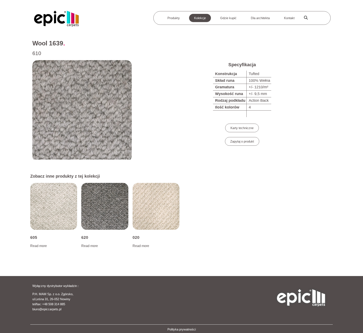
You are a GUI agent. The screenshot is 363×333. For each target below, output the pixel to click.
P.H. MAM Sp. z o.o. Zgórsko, (52, 294)
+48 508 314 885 (53, 304)
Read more (38, 246)
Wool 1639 (47, 43)
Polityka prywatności (181, 329)
